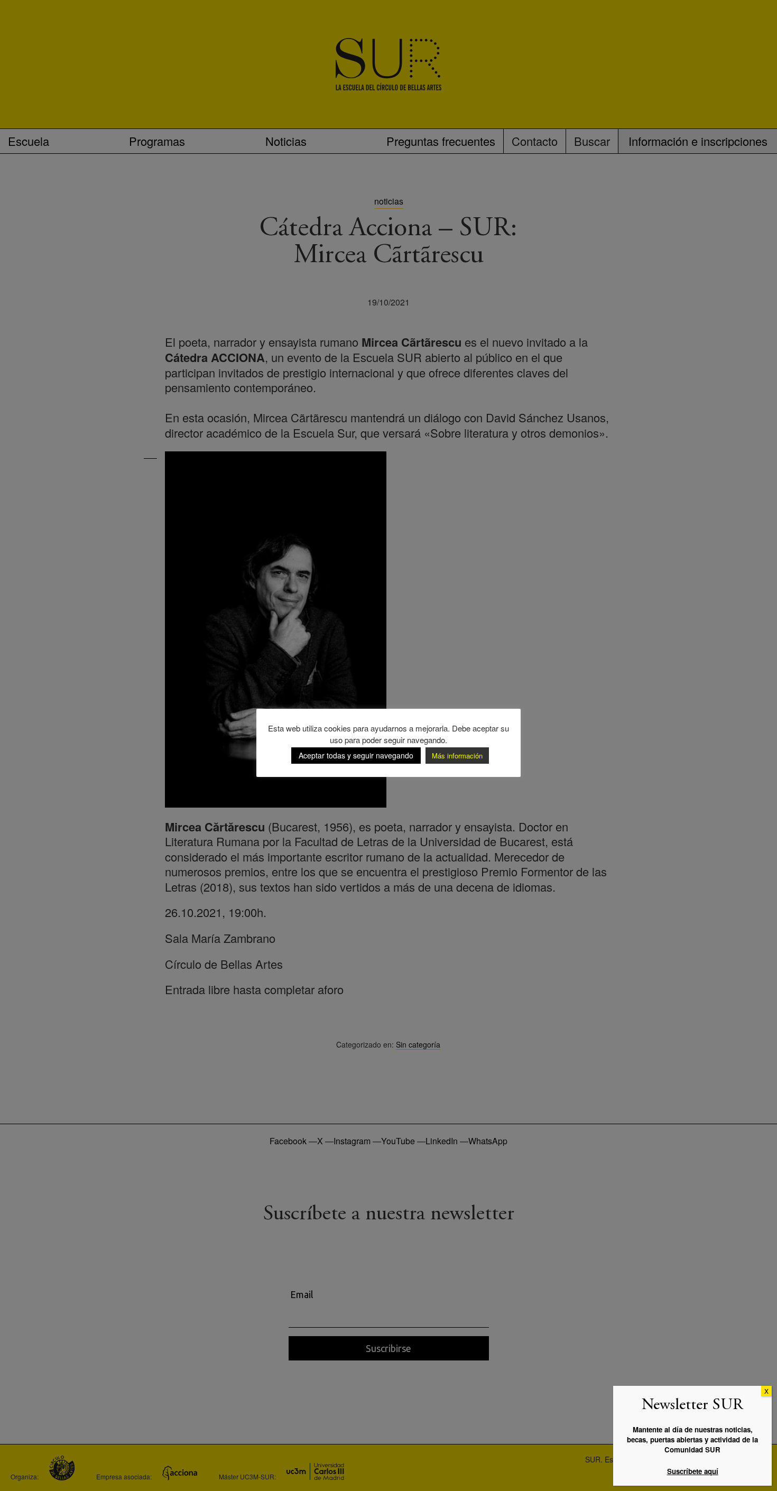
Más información (457, 756)
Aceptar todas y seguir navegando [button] (356, 755)
